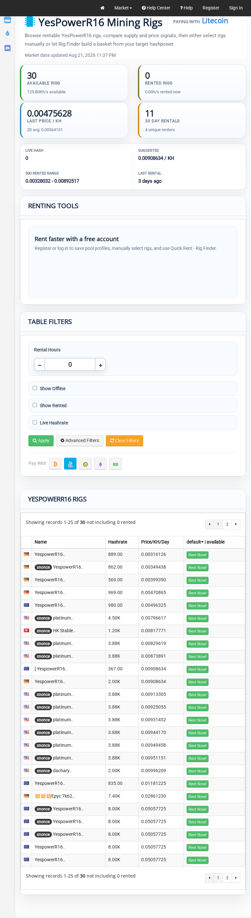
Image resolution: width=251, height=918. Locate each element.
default (194, 541)
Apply (43, 440)
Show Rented (53, 405)
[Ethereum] (100, 463)
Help (188, 7)
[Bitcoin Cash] (115, 463)
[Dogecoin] (85, 463)
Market (121, 7)
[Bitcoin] (55, 463)
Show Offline (52, 388)
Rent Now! (198, 555)
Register (211, 7)
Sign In (236, 7)
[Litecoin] (70, 463)
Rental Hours (47, 349)
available (216, 541)
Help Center (158, 7)
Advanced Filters (81, 440)
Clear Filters (126, 440)
